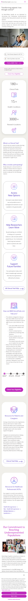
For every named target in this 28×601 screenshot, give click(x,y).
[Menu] (25, 2)
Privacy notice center (6, 590)
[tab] (17, 46)
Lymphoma (7, 513)
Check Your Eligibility (14, 389)
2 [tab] (8, 46)
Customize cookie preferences (14, 599)
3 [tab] (10, 46)
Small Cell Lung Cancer (10, 507)
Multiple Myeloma (9, 511)
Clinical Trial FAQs (12, 461)
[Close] (24, 575)
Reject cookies (14, 596)
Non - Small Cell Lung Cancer (11, 509)
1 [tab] (6, 46)
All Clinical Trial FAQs (12, 288)
